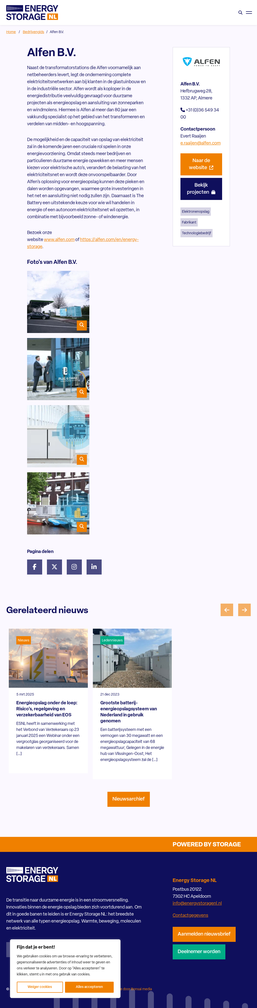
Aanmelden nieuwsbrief (204, 934)
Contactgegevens (190, 916)
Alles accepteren (89, 987)
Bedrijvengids (33, 32)
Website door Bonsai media (130, 989)
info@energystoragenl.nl (197, 904)
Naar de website (199, 164)
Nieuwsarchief (128, 799)
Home (11, 32)
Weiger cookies (40, 987)
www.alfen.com (59, 240)
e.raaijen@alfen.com (200, 143)
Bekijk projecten (198, 189)
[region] (65, 968)
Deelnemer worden (199, 951)
